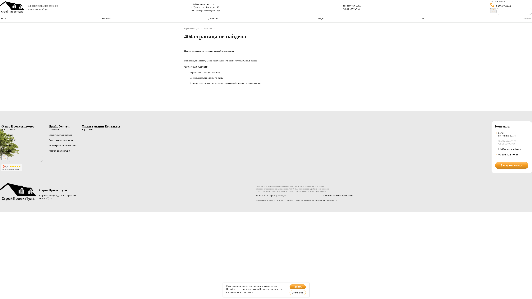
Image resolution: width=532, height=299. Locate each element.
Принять (298, 287)
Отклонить (298, 292)
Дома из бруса (8, 129)
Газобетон (6, 145)
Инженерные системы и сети (62, 145)
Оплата (88, 126)
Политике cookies (250, 289)
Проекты (106, 18)
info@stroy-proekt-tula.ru (202, 4)
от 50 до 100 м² (8, 140)
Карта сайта (87, 129)
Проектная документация (61, 140)
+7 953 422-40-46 (502, 6)
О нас (3, 18)
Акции (321, 18)
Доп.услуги (214, 18)
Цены (423, 18)
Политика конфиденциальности (338, 195)
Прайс (54, 126)
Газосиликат (7, 135)
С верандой (6, 151)
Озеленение (54, 129)
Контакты (527, 18)
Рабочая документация (59, 151)
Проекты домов (22, 126)
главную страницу (211, 72)
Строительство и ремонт (60, 135)
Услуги (64, 126)
